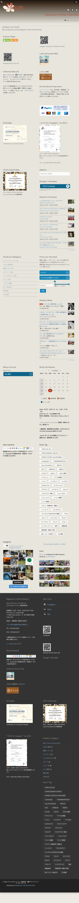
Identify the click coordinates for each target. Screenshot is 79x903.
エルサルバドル (45, 485)
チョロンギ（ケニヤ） (46, 218)
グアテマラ (44, 489)
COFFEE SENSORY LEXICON (49, 453)
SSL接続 (20, 75)
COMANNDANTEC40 (59, 461)
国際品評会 (64, 526)
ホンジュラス (53, 517)
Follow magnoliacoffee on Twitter (54, 544)
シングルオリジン (8, 276)
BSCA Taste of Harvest (9, 261)
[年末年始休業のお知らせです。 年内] (7, 561)
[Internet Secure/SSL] (10, 679)
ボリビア (64, 517)
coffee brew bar (46, 449)
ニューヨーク (44, 509)
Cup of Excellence (46, 465)
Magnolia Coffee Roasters (62, 15)
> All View (71, 250)
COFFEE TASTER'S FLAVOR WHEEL (51, 457)
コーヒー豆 (6, 283)
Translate (54, 190)
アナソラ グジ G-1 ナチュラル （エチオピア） (53, 209)
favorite (43, 272)
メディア (55, 521)
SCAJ (42, 469)
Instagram (68, 10)
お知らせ (61, 469)
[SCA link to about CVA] (50, 151)
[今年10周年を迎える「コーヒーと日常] (29, 561)
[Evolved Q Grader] (15, 141)
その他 (5, 294)
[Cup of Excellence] (15, 190)
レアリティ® (7, 272)
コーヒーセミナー (61, 493)
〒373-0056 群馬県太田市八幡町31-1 (17, 624)
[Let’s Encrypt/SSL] (44, 64)
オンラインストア (45, 90)
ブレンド (5, 279)
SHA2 (6, 77)
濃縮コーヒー (7, 268)
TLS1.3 (11, 77)
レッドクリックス (45, 526)
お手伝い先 (52, 469)
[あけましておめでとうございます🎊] (29, 553)
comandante (45, 461)
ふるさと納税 (7, 264)
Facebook (72, 10)
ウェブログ (64, 481)
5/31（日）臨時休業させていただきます (52, 334)
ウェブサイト (53, 481)
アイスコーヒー (45, 477)
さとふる (43, 473)
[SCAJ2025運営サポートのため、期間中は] (14, 568)
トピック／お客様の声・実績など (49, 505)
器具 (4, 291)
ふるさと (52, 473)
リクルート (64, 521)
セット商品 (6, 287)
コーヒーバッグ (45, 497)
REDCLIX (59, 465)
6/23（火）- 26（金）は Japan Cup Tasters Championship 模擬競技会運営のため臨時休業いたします (53, 324)
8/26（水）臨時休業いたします (53, 304)
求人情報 (60, 534)
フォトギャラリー (57, 509)
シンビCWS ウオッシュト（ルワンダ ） (51, 202)
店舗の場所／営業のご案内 (48, 530)
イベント (43, 481)
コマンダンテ (55, 489)
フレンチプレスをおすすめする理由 (50, 513)
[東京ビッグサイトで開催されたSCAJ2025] (7, 568)
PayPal (46, 92)
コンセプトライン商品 (47, 493)
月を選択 (7, 374)
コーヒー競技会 (45, 501)
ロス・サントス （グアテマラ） (49, 226)
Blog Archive (7, 370)
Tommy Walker (50, 556)
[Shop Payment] (18, 449)
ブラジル (66, 513)
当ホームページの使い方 (47, 534)
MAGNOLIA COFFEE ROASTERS (25, 885)
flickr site (43, 554)
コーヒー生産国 (58, 497)
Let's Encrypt (28, 90)
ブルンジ (43, 517)
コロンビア (66, 489)
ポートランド (44, 521)
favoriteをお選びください (50, 278)
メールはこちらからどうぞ (13, 643)
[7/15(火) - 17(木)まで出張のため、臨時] (7, 576)
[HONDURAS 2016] (42, 565)
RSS (76, 10)
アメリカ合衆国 (58, 477)
